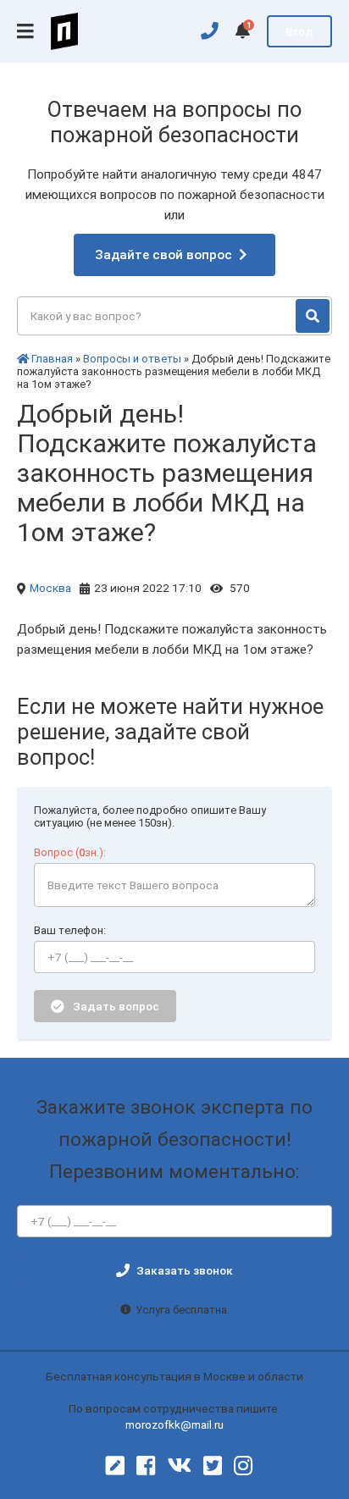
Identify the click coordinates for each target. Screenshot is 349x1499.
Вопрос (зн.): (70, 852)
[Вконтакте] (179, 1466)
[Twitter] (212, 1466)
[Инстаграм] (243, 1466)
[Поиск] (313, 316)
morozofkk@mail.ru (174, 1424)
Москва (50, 588)
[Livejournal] (115, 1466)
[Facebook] (145, 1466)
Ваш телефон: (70, 930)
